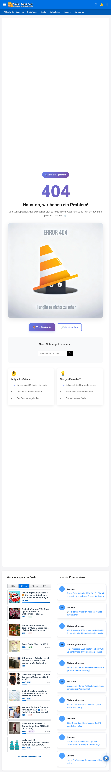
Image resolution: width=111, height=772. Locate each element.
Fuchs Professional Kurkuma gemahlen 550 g (84, 761)
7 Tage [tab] (45, 586)
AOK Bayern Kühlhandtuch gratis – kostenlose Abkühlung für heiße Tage (83, 743)
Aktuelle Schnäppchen (14, 12)
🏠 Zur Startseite (42, 327)
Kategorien (79, 12)
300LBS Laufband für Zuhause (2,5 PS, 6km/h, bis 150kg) (84, 706)
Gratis (43, 12)
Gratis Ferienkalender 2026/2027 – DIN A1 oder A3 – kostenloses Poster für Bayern (85, 595)
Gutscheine (55, 12)
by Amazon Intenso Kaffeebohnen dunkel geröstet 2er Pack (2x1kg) (85, 669)
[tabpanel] (29, 671)
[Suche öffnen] (96, 4)
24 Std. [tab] (24, 586)
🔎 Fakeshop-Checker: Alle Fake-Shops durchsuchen (84, 613)
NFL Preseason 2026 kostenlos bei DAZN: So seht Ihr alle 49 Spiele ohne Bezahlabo (85, 632)
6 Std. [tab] (13, 586)
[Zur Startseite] (50, 4)
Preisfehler (32, 12)
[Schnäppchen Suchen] (70, 353)
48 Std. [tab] (35, 586)
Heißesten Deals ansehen (29, 757)
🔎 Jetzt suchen (69, 327)
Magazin (67, 12)
